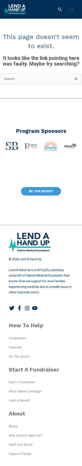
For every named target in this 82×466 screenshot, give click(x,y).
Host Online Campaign (25, 391)
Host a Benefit (19, 400)
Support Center (20, 454)
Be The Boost (19, 356)
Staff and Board (20, 445)
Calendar (15, 347)
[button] (71, 9)
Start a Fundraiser (22, 382)
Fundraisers (17, 338)
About (13, 426)
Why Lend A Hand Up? (25, 435)
